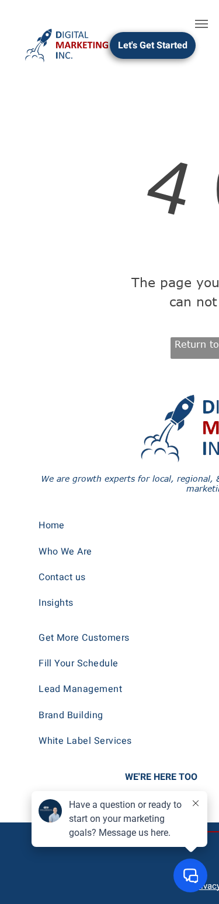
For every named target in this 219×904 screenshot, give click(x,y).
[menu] (201, 24)
